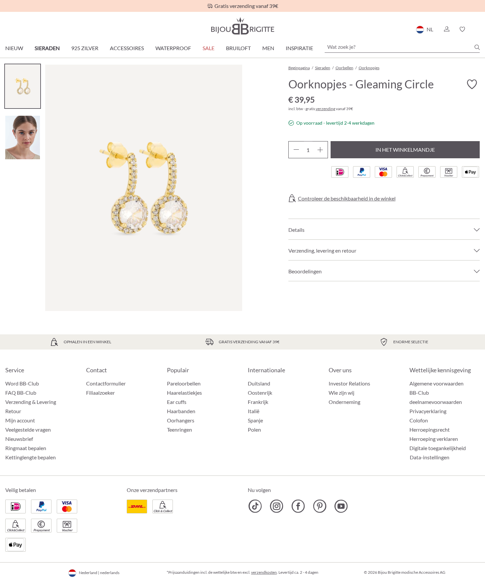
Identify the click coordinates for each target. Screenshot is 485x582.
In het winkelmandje (405, 149)
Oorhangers (180, 420)
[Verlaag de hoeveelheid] (296, 149)
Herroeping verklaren (433, 439)
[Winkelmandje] (477, 29)
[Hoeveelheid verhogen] (320, 149)
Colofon (418, 420)
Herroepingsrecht (429, 429)
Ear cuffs (176, 402)
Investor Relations (349, 383)
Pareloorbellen (184, 383)
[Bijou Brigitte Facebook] (298, 506)
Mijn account (20, 420)
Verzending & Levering (30, 402)
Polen (254, 429)
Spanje (255, 420)
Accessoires (127, 48)
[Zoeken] (477, 47)
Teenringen (179, 429)
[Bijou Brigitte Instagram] (276, 506)
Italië (253, 411)
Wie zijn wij (341, 392)
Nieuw (14, 48)
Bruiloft (238, 48)
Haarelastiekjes (184, 392)
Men (268, 48)
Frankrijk (258, 402)
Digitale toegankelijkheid (437, 448)
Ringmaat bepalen (25, 448)
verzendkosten (264, 572)
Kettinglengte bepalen (30, 457)
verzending (325, 108)
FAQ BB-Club (20, 392)
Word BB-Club (22, 383)
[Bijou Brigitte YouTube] (341, 506)
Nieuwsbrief (19, 439)
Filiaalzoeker (100, 392)
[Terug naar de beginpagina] (242, 26)
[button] (446, 29)
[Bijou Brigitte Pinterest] (319, 506)
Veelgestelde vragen (28, 429)
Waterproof (173, 48)
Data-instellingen (429, 457)
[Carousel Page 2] (22, 137)
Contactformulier (106, 383)
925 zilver (84, 48)
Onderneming (344, 402)
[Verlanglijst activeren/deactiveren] (472, 84)
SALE (208, 48)
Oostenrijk (260, 392)
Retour (13, 411)
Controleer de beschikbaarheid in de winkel (347, 198)
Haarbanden (181, 411)
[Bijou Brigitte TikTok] (255, 506)
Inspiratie (299, 48)
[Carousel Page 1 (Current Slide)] (22, 86)
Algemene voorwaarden (436, 383)
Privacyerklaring (427, 411)
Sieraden (47, 48)
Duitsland (259, 383)
